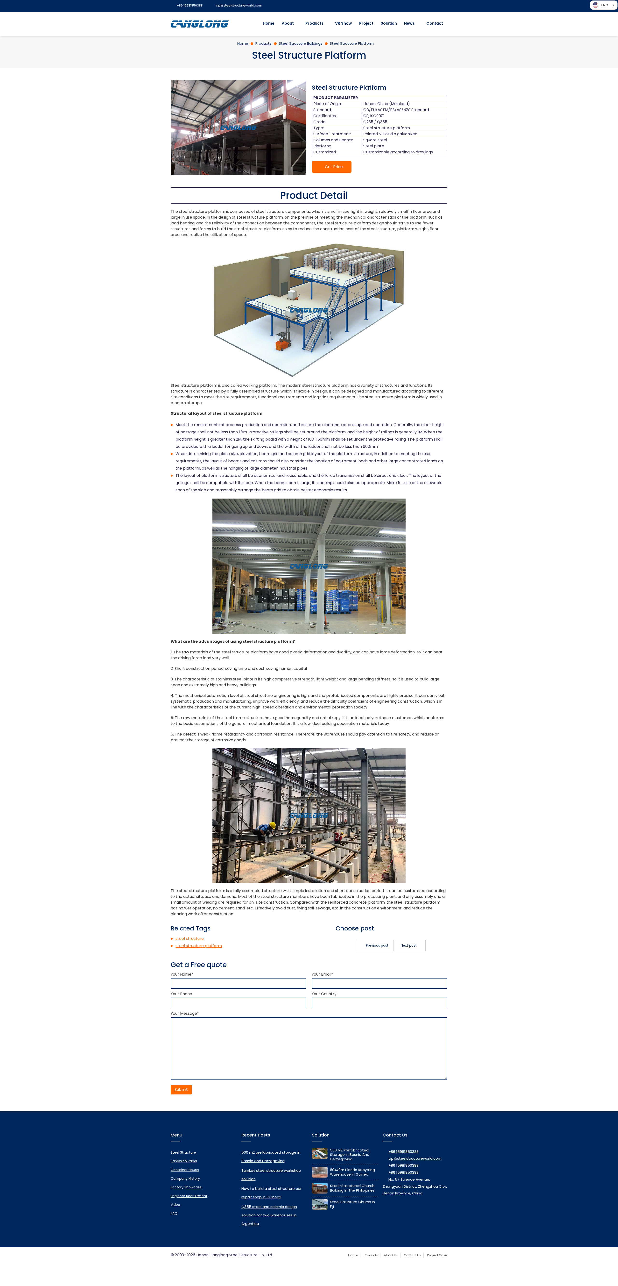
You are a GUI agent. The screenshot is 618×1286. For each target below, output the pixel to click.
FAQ (174, 1213)
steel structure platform (199, 946)
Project (366, 23)
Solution (389, 23)
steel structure (190, 938)
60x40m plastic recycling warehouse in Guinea (352, 1172)
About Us (391, 1255)
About (288, 23)
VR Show (343, 23)
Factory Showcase (186, 1187)
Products (314, 23)
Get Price (334, 167)
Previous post (377, 945)
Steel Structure (183, 1152)
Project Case (437, 1255)
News (409, 23)
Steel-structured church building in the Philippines (352, 1188)
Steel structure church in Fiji (352, 1204)
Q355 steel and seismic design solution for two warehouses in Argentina (269, 1215)
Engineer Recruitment (189, 1195)
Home (268, 23)
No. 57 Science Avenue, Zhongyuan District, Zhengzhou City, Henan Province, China (415, 1186)
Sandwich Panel (184, 1161)
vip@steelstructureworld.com (415, 1158)
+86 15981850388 (403, 1151)
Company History (185, 1178)
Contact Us (412, 1255)
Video (175, 1204)
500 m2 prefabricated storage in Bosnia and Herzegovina (349, 1155)
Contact (434, 23)
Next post (409, 945)
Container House (185, 1169)
